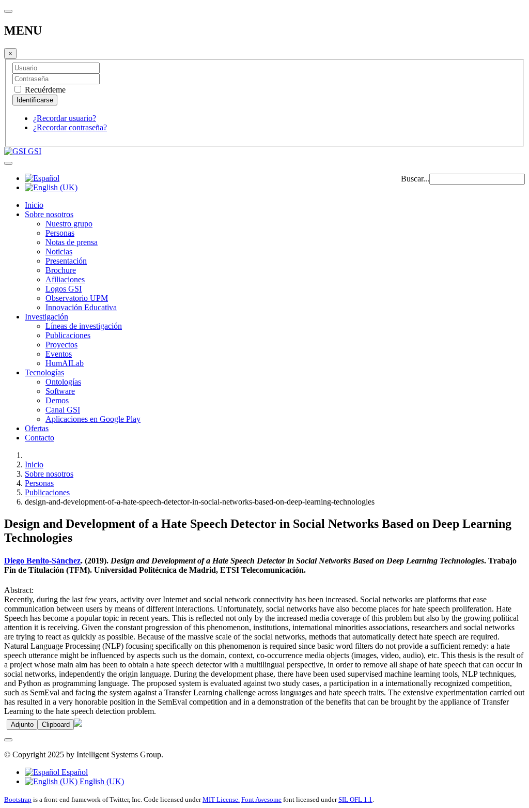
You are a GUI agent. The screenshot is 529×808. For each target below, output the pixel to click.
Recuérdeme (44, 89)
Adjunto (22, 724)
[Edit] (78, 724)
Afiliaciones (65, 279)
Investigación (46, 316)
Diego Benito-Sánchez (42, 560)
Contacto (39, 437)
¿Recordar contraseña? (70, 127)
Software (60, 391)
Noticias (58, 251)
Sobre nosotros (49, 214)
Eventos (58, 353)
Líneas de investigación (83, 326)
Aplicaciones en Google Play (93, 419)
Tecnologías (44, 372)
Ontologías (63, 381)
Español (73, 772)
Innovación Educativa (81, 307)
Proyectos (61, 344)
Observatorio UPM (76, 298)
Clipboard (56, 724)
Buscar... (415, 178)
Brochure (60, 270)
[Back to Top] (8, 739)
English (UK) (100, 781)
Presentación (66, 260)
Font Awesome (261, 799)
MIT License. (221, 799)
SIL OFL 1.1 (355, 799)
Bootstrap (18, 799)
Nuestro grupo (68, 223)
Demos (57, 400)
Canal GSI (62, 409)
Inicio (34, 205)
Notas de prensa (71, 242)
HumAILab (64, 363)
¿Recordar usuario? (64, 118)
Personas (59, 232)
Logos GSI (63, 288)
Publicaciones (67, 335)
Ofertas (37, 428)
